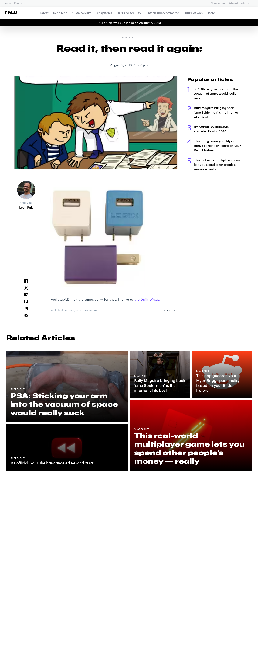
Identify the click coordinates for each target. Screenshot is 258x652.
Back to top (171, 310)
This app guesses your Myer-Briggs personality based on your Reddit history (217, 145)
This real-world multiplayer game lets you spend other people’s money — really (217, 164)
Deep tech (60, 13)
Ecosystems (103, 13)
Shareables (129, 38)
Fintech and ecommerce (162, 13)
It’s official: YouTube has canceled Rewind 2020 (211, 129)
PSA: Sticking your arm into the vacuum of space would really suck (216, 93)
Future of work (193, 13)
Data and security (129, 13)
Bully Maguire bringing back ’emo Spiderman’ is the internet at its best (216, 112)
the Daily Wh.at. (147, 299)
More (211, 13)
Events (18, 3)
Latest (44, 13)
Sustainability (81, 13)
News (8, 3)
